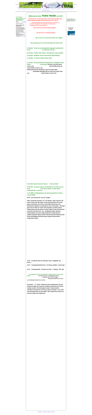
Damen (52, 7)
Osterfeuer (71, 7)
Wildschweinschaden (24, 8)
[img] (46, 4)
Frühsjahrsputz (38, 7)
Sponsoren (63, 7)
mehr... (28, 180)
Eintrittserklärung (68, 8)
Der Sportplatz (21, 7)
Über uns (30, 7)
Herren (57, 7)
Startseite (23, 5)
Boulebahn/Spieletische (58, 5)
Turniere (69, 5)
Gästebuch (46, 8)
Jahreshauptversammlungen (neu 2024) (38, 5)
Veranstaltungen (55, 8)
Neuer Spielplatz (37, 8)
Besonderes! (46, 10)
